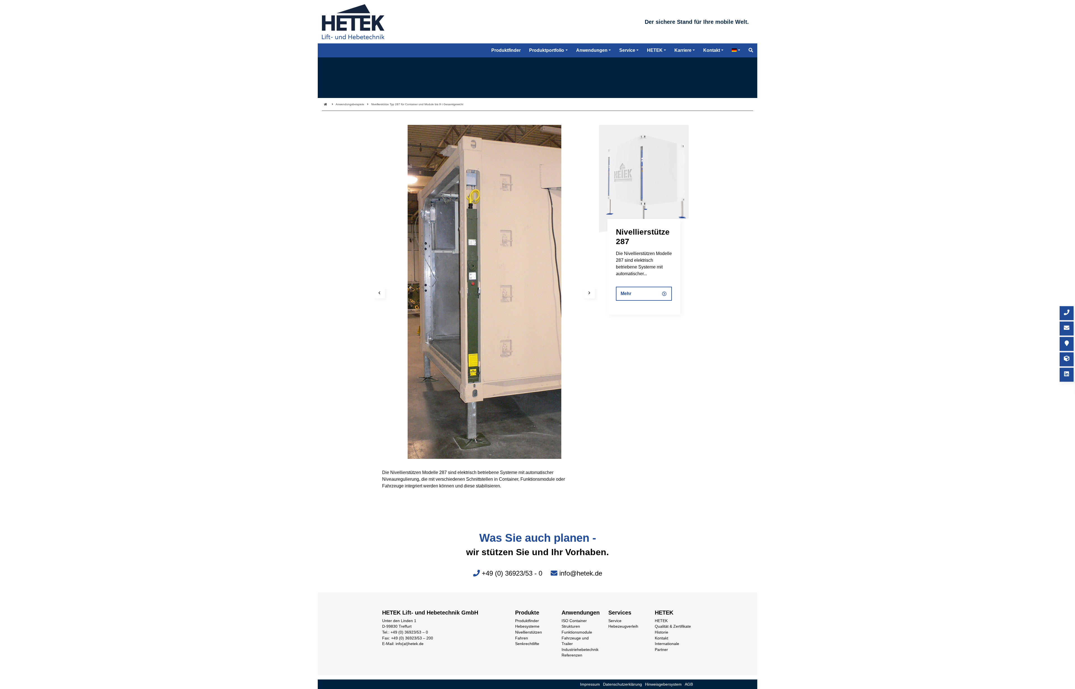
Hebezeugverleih (623, 626)
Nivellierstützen (528, 632)
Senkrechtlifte (527, 644)
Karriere (682, 50)
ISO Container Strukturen (574, 624)
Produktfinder (527, 621)
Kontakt (661, 638)
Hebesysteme (527, 626)
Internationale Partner (667, 647)
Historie (661, 632)
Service (614, 621)
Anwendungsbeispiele (350, 104)
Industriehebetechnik (580, 650)
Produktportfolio (546, 50)
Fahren (521, 638)
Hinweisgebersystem (663, 684)
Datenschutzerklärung (622, 684)
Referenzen (572, 655)
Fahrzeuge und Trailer (575, 641)
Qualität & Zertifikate (673, 626)
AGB (689, 684)
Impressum (590, 684)
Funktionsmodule (577, 632)
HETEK (661, 621)
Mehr (626, 293)
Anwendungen (591, 50)
